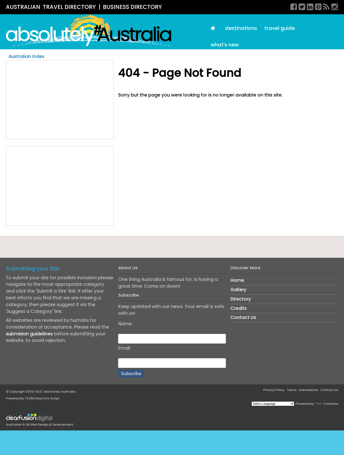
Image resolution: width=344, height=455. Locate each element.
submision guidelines (29, 334)
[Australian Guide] (214, 28)
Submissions (308, 390)
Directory (241, 299)
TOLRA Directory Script (42, 398)
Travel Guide (279, 28)
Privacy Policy (274, 390)
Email (124, 348)
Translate (330, 403)
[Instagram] (333, 6)
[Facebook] (292, 6)
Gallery (238, 290)
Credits (239, 308)
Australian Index (26, 56)
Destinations (241, 28)
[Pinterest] (316, 6)
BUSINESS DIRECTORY (132, 7)
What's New (225, 44)
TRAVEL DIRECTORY (69, 7)
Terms (291, 390)
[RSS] (325, 6)
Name (125, 324)
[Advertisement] (60, 99)
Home (237, 280)
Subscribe (131, 373)
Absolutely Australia (59, 391)
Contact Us (243, 317)
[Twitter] (300, 6)
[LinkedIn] (308, 6)
